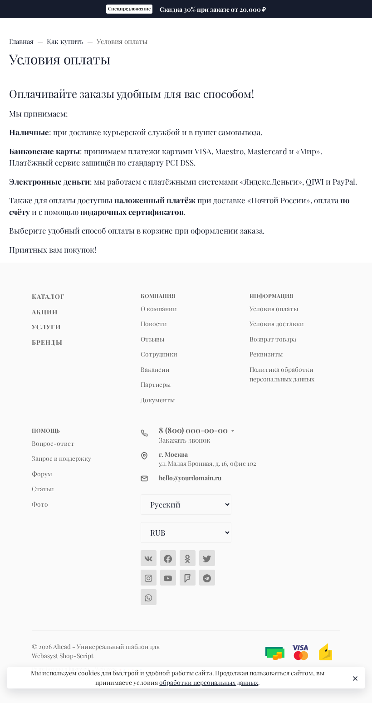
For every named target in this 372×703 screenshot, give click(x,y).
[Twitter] (207, 558)
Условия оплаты (274, 308)
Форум (42, 473)
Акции (45, 312)
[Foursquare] (188, 578)
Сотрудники (159, 354)
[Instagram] (149, 578)
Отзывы (152, 339)
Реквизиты (266, 354)
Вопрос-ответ (53, 443)
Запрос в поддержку (61, 458)
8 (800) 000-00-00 (193, 430)
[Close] (354, 678)
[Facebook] (168, 558)
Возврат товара (273, 339)
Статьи (43, 488)
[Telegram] (207, 578)
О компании (159, 308)
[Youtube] (168, 578)
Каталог (48, 296)
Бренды (47, 342)
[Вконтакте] (149, 558)
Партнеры (156, 384)
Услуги (46, 326)
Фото (40, 504)
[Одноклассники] (188, 558)
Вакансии (155, 369)
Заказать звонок (184, 439)
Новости (154, 323)
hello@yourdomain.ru (190, 478)
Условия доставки (277, 323)
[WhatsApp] (149, 597)
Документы (158, 399)
